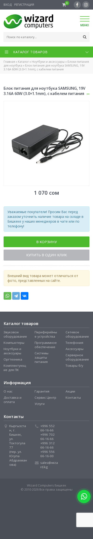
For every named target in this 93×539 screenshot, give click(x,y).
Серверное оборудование (77, 358)
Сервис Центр (45, 399)
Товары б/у (74, 367)
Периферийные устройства (46, 335)
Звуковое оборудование (15, 335)
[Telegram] (16, 297)
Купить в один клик (46, 256)
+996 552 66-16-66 (47, 429)
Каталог (23, 62)
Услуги (40, 405)
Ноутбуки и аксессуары (48, 62)
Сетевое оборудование (77, 335)
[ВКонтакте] (24, 297)
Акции (70, 392)
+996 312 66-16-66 (47, 446)
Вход (8, 5)
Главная (9, 62)
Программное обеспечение (46, 346)
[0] (64, 4)
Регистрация (24, 5)
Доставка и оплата (12, 401)
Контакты (73, 399)
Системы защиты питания (41, 358)
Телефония (74, 344)
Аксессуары (74, 350)
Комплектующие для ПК (15, 369)
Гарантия (42, 392)
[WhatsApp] (7, 297)
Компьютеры (14, 344)
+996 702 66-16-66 (47, 438)
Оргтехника (13, 360)
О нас (8, 392)
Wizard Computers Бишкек (46, 486)
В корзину (46, 242)
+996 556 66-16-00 (47, 455)
